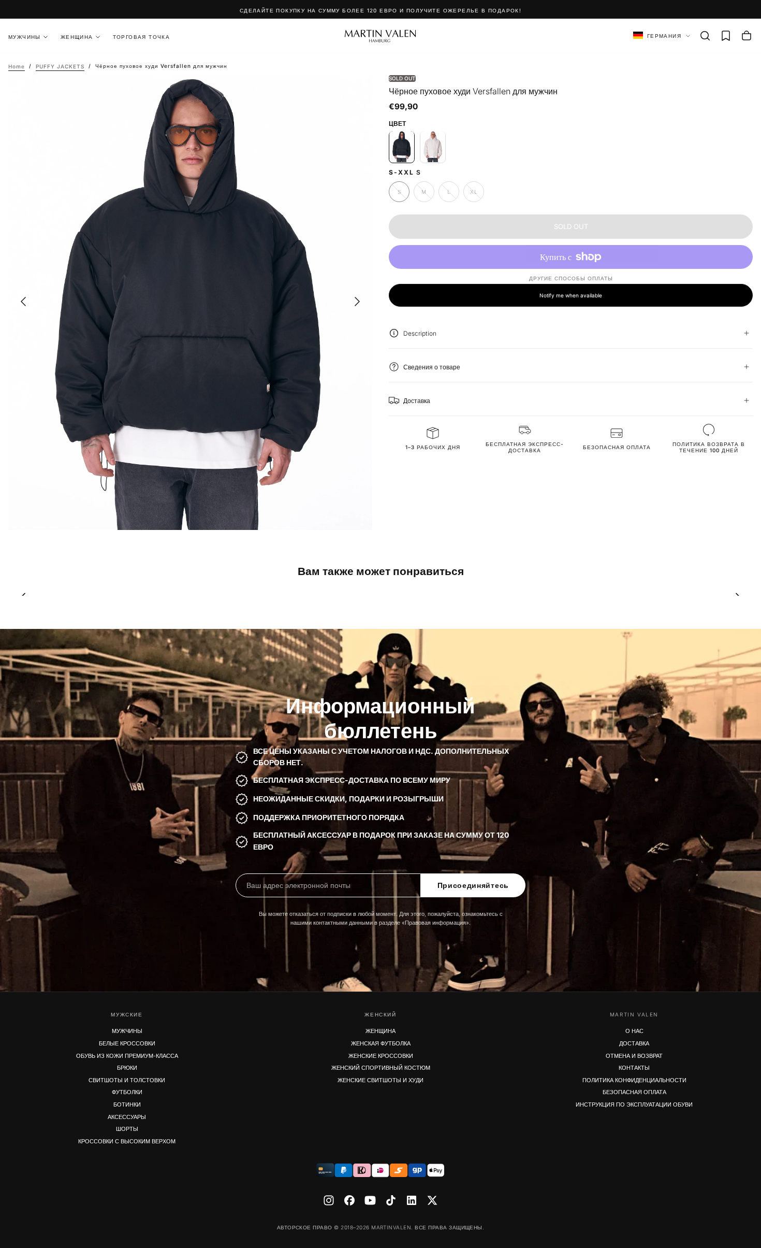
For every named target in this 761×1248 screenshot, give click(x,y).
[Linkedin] (411, 1200)
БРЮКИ (127, 1067)
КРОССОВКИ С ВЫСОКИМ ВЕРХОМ (126, 1141)
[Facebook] (349, 1200)
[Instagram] (329, 1200)
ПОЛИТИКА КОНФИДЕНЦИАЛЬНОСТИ (634, 1080)
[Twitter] (432, 1200)
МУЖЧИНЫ (127, 1031)
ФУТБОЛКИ (127, 1092)
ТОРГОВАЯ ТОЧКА (141, 37)
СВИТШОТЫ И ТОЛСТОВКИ (127, 1080)
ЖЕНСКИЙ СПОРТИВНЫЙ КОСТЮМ (380, 1067)
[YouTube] (370, 1200)
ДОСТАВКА (634, 1043)
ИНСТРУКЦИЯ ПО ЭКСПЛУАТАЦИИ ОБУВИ (634, 1104)
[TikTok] (391, 1200)
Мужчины (24, 37)
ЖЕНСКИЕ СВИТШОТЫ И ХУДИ (380, 1080)
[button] (705, 35)
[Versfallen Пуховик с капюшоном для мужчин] (433, 147)
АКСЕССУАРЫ (127, 1117)
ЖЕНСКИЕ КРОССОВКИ (380, 1055)
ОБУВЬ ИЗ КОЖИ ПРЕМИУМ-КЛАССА (127, 1055)
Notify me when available (570, 295)
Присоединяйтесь (473, 885)
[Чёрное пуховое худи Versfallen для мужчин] (402, 147)
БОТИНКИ (127, 1104)
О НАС (634, 1031)
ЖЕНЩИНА (77, 37)
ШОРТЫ (127, 1128)
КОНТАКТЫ (634, 1067)
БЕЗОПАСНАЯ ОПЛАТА (634, 1092)
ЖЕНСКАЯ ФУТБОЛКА (381, 1043)
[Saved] (726, 35)
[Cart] (746, 35)
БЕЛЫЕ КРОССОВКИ (127, 1043)
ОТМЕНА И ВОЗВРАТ (634, 1055)
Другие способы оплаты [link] (571, 278)
